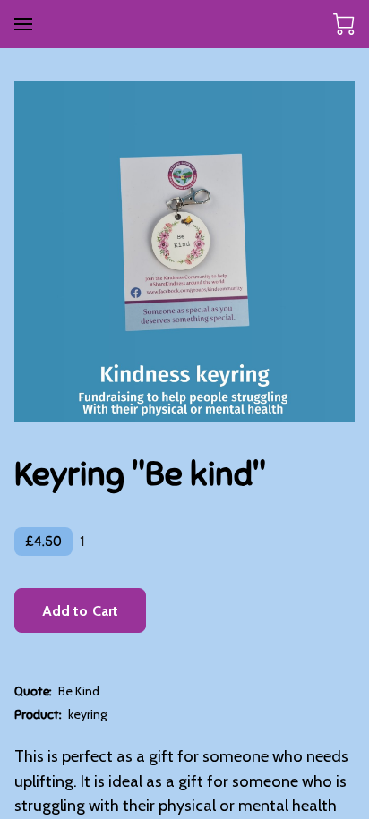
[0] (344, 24)
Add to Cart (80, 610)
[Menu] (23, 24)
